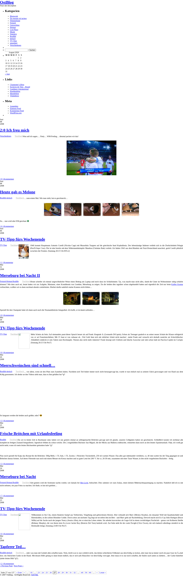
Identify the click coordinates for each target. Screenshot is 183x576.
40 (82, 573)
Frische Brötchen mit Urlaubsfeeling (31, 433)
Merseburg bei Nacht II (20, 275)
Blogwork (14, 16)
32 (75, 573)
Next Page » (18, 566)
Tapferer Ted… (13, 546)
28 (59, 573)
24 (43, 573)
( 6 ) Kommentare (7, 226)
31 (71, 573)
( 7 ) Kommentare (7, 496)
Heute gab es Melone (17, 192)
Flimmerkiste (15, 21)
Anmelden (14, 106)
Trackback (19, 136)
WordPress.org (16, 113)
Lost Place (14, 30)
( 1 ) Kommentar (6, 262)
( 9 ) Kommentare (7, 179)
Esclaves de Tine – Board (20, 87)
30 (67, 573)
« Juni (7, 74)
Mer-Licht (84, 483)
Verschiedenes (15, 45)
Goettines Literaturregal (19, 89)
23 (39, 573)
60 (90, 573)
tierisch (13, 39)
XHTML (34, 575)
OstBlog (7, 2)
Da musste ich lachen (18, 18)
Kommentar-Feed (17, 111)
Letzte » (102, 573)
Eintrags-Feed (15, 108)
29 (63, 573)
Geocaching (14, 25)
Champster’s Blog (17, 85)
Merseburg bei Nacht (18, 476)
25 (47, 573)
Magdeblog (14, 94)
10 (31, 573)
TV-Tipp (13, 41)
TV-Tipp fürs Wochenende (22, 239)
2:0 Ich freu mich (14, 130)
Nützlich (13, 34)
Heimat (13, 27)
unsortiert (13, 43)
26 (51, 573)
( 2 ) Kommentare (7, 564)
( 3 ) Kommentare (7, 421)
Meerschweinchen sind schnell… (27, 365)
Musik (12, 32)
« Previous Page (6, 566)
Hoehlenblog (15, 91)
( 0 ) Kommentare (7, 315)
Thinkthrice (14, 96)
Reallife (13, 36)
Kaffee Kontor (177, 284)
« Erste (19, 573)
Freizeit (13, 23)
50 (86, 573)
